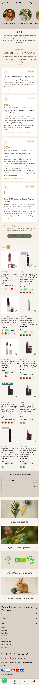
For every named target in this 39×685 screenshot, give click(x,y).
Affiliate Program (27, 663)
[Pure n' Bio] (18, 3)
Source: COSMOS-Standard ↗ (12, 219)
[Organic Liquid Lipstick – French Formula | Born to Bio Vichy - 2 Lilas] (2, 376)
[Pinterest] (10, 654)
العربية (6, 3)
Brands (3, 627)
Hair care (4, 639)
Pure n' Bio (10, 674)
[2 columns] (8, 247)
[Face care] (25, 15)
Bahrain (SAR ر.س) (17, 658)
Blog (19, 663)
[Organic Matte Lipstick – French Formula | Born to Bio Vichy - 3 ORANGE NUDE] (8, 289)
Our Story (4, 663)
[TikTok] (27, 654)
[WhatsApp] (4, 680)
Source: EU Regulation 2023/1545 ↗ (13, 178)
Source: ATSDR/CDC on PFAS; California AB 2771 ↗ (17, 133)
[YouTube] (23, 654)
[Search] (31, 3)
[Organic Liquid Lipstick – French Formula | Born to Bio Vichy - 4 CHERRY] (8, 376)
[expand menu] (2, 3)
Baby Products (6, 642)
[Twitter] (2, 654)
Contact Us (12, 663)
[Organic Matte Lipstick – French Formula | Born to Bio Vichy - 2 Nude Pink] (5, 289)
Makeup (4, 630)
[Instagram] (15, 654)
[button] (35, 3)
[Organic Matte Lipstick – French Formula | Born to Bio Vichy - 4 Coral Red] (12, 289)
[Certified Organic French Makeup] (9, 15)
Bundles (4, 647)
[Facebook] (6, 654)
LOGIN (3, 666)
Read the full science (19, 236)
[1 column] (3, 247)
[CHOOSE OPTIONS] (16, 266)
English (3, 658)
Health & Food (6, 636)
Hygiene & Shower (7, 645)
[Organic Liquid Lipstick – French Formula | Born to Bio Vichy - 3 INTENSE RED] (5, 376)
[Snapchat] (19, 654)
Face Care (4, 633)
